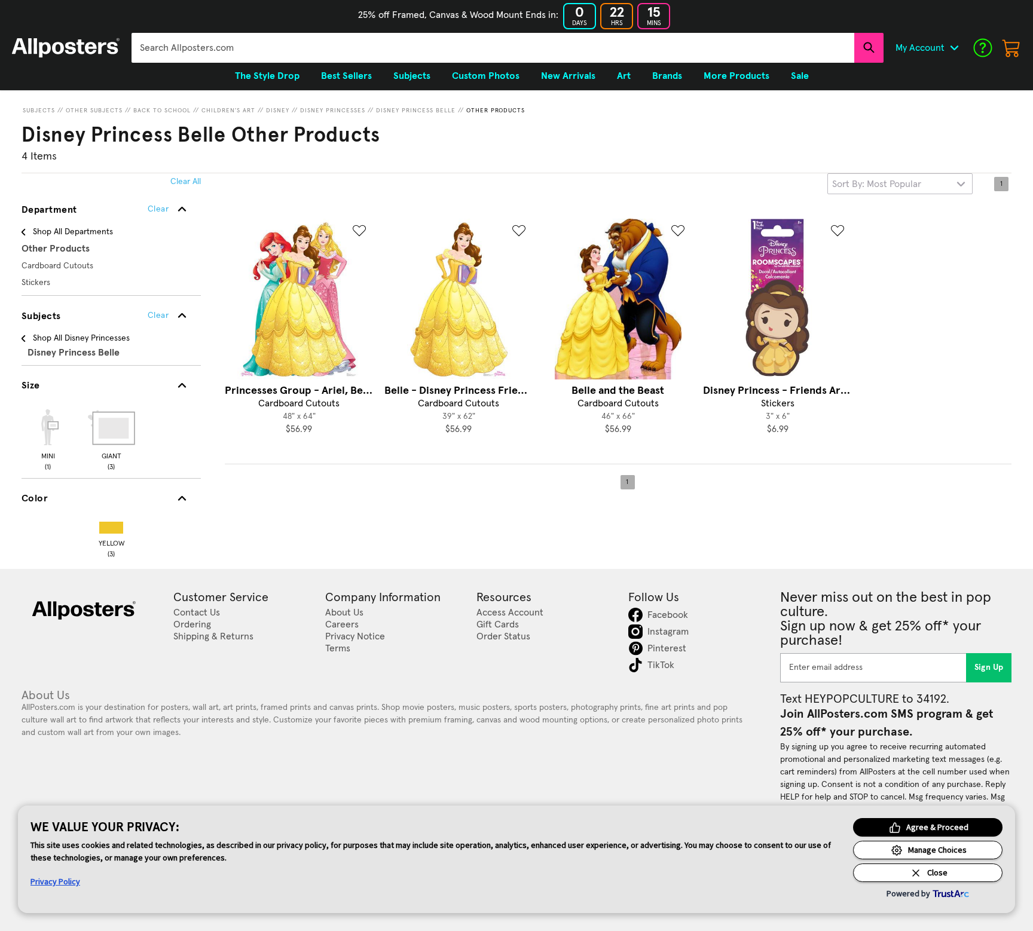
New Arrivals (568, 76)
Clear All (185, 181)
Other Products (495, 111)
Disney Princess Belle (416, 111)
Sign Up (989, 667)
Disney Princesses (332, 111)
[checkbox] (48, 438)
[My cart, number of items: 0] (1011, 47)
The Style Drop (267, 76)
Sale (800, 76)
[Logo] (66, 48)
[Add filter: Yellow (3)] (111, 525)
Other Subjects (94, 111)
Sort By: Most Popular (876, 184)
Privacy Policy (55, 881)
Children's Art (228, 111)
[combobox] (493, 48)
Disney (277, 111)
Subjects (39, 111)
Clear (158, 315)
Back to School (162, 111)
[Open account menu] (954, 48)
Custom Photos (485, 76)
